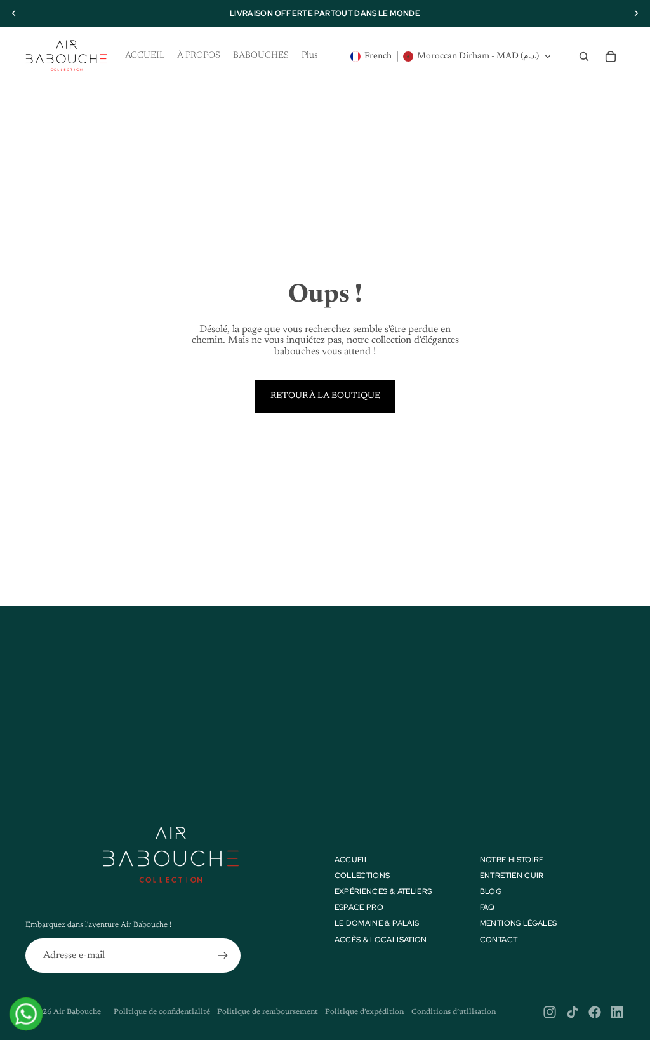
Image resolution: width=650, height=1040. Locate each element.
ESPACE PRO (359, 907)
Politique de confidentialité (162, 1012)
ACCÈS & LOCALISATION (381, 940)
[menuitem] (309, 56)
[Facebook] (594, 1012)
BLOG (490, 891)
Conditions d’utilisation (453, 1012)
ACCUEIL (352, 860)
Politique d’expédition (364, 1012)
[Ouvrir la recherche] (584, 56)
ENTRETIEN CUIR (512, 875)
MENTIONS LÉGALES (518, 923)
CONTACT (499, 940)
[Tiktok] (572, 1012)
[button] (451, 56)
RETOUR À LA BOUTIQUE (325, 396)
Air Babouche (77, 1012)
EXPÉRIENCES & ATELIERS (383, 891)
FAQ (487, 907)
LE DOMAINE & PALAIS (377, 923)
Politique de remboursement (267, 1012)
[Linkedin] (617, 1012)
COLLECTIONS (362, 875)
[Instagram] (549, 1012)
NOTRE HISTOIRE (512, 860)
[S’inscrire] (223, 955)
